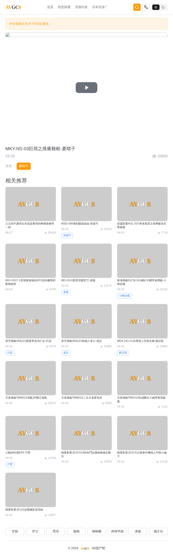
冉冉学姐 (117, 531)
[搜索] (137, 7)
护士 (35, 531)
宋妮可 (67, 235)
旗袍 (76, 531)
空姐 (15, 531)
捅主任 (158, 531)
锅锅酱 (97, 531)
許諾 (10, 352)
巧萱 (10, 464)
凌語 (65, 352)
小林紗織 (124, 295)
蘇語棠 (123, 352)
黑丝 (56, 531)
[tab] (155, 7)
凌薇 (65, 292)
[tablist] (159, 7)
